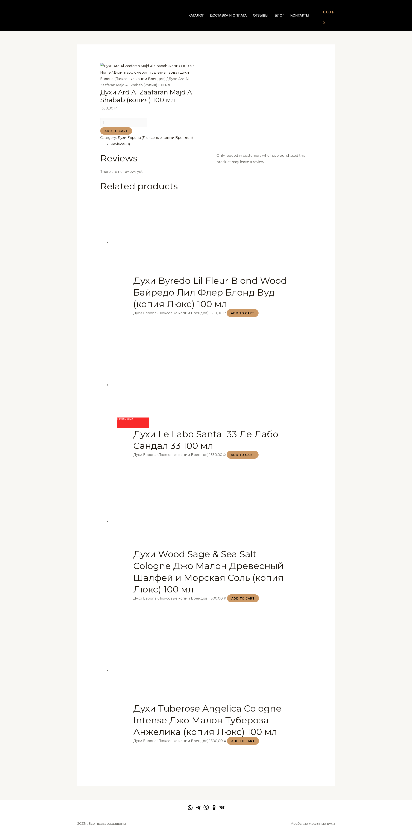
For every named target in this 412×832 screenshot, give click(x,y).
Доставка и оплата (228, 15)
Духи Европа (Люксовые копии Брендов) (155, 138)
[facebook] (190, 807)
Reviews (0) (120, 144)
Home (105, 72)
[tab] (211, 144)
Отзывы (260, 15)
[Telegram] (198, 807)
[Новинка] (211, 390)
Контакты (299, 15)
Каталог (196, 15)
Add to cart (116, 131)
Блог (279, 15)
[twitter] (206, 807)
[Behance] (214, 807)
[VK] (222, 807)
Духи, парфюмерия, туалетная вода (145, 72)
